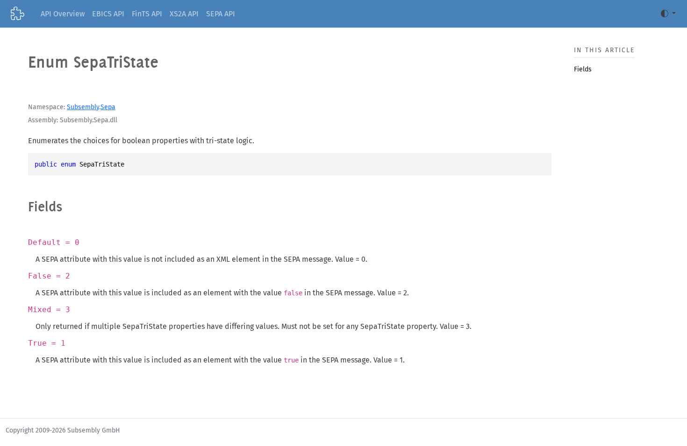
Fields (583, 69)
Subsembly (83, 107)
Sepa (107, 107)
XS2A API (184, 13)
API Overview (63, 13)
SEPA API (220, 13)
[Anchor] (72, 206)
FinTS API (147, 13)
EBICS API (108, 13)
